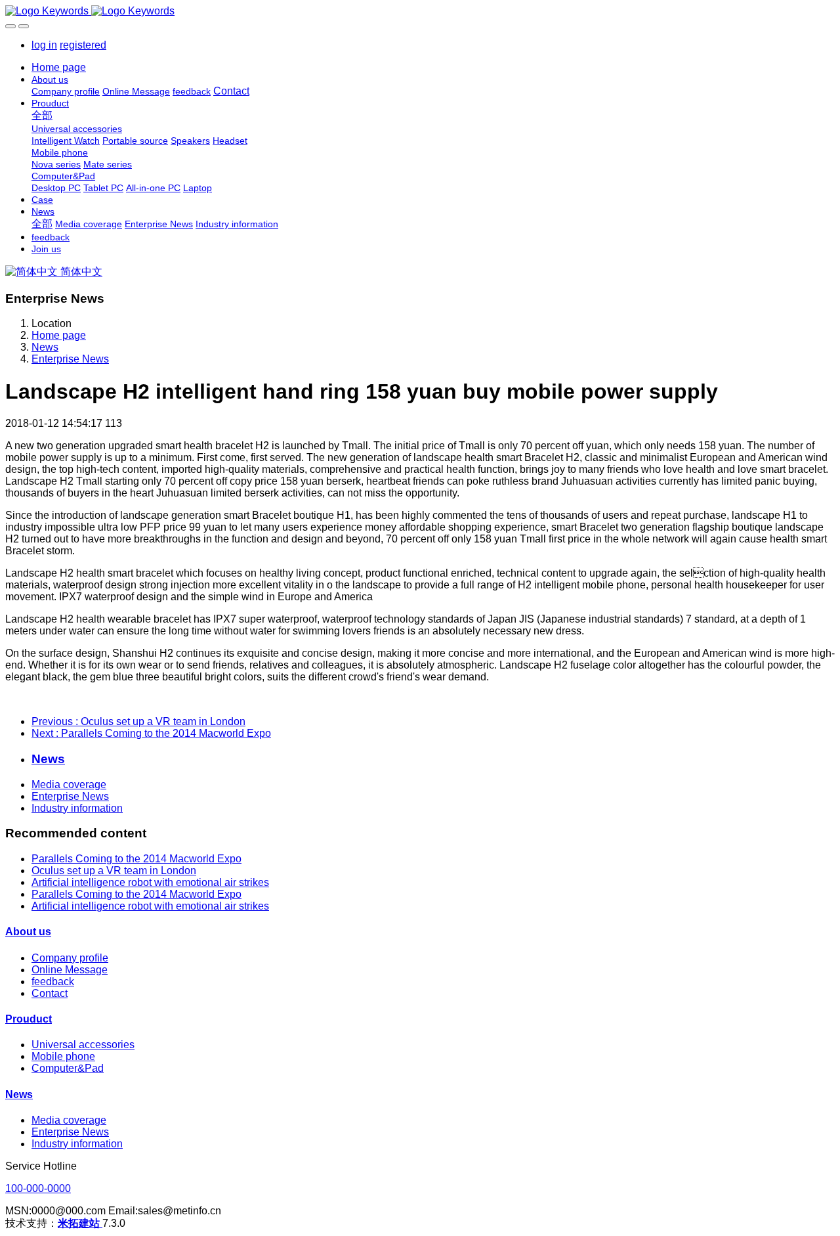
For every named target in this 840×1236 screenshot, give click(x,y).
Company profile (70, 957)
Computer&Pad (68, 1068)
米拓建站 (80, 1223)
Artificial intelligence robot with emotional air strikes (150, 882)
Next (151, 733)
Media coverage (69, 784)
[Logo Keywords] (420, 11)
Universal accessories (83, 1044)
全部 (42, 115)
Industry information (77, 808)
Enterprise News (70, 358)
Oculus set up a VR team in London (114, 870)
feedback (53, 981)
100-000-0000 (38, 1188)
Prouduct (28, 1019)
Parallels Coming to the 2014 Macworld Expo (137, 858)
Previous (138, 721)
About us (28, 931)
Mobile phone (63, 1056)
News (45, 347)
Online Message (70, 969)
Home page (59, 67)
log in (44, 45)
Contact (50, 993)
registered (83, 45)
